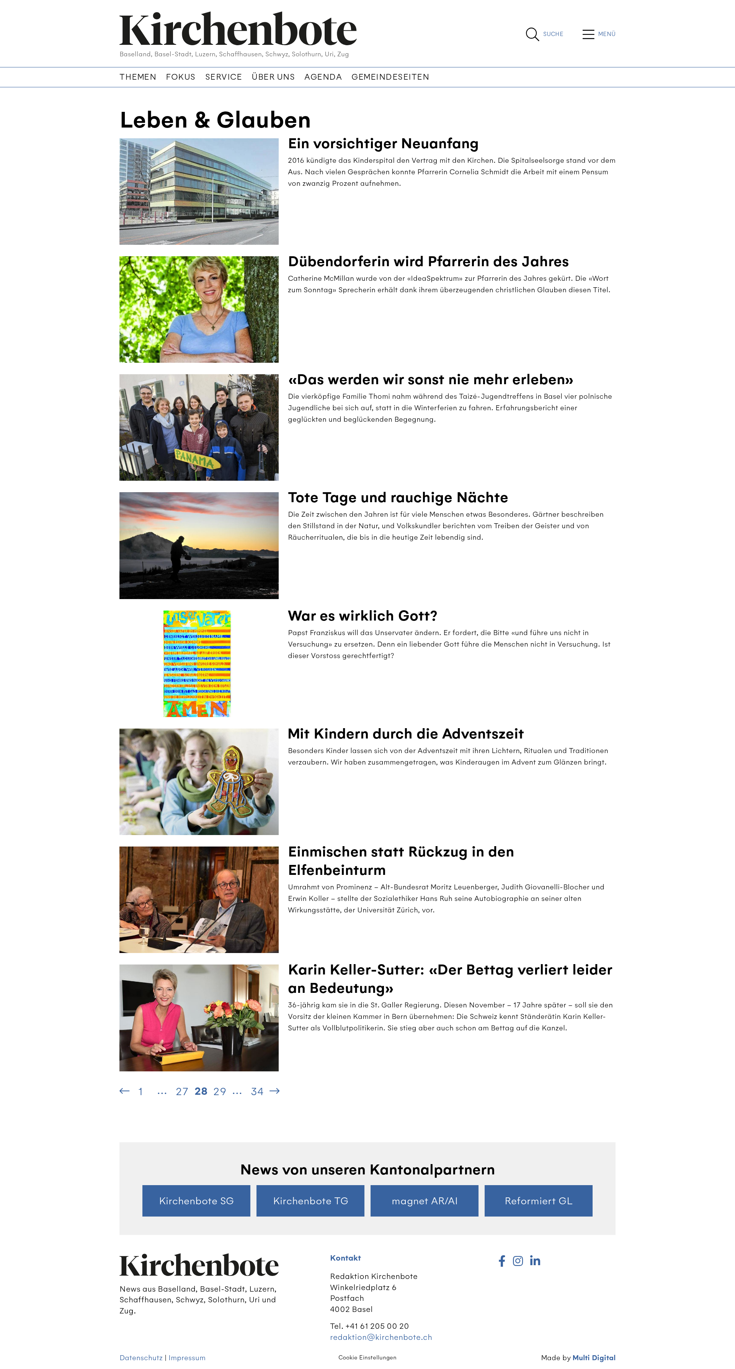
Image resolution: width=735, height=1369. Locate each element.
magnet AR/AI (425, 1201)
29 (220, 1091)
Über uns (273, 77)
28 (200, 1091)
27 (182, 1091)
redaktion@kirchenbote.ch (381, 1337)
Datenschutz (141, 1357)
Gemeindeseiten (390, 77)
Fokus (181, 77)
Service (223, 77)
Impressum (187, 1357)
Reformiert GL (539, 1201)
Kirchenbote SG (196, 1201)
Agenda (323, 77)
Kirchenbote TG (310, 1201)
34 (257, 1091)
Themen (137, 77)
